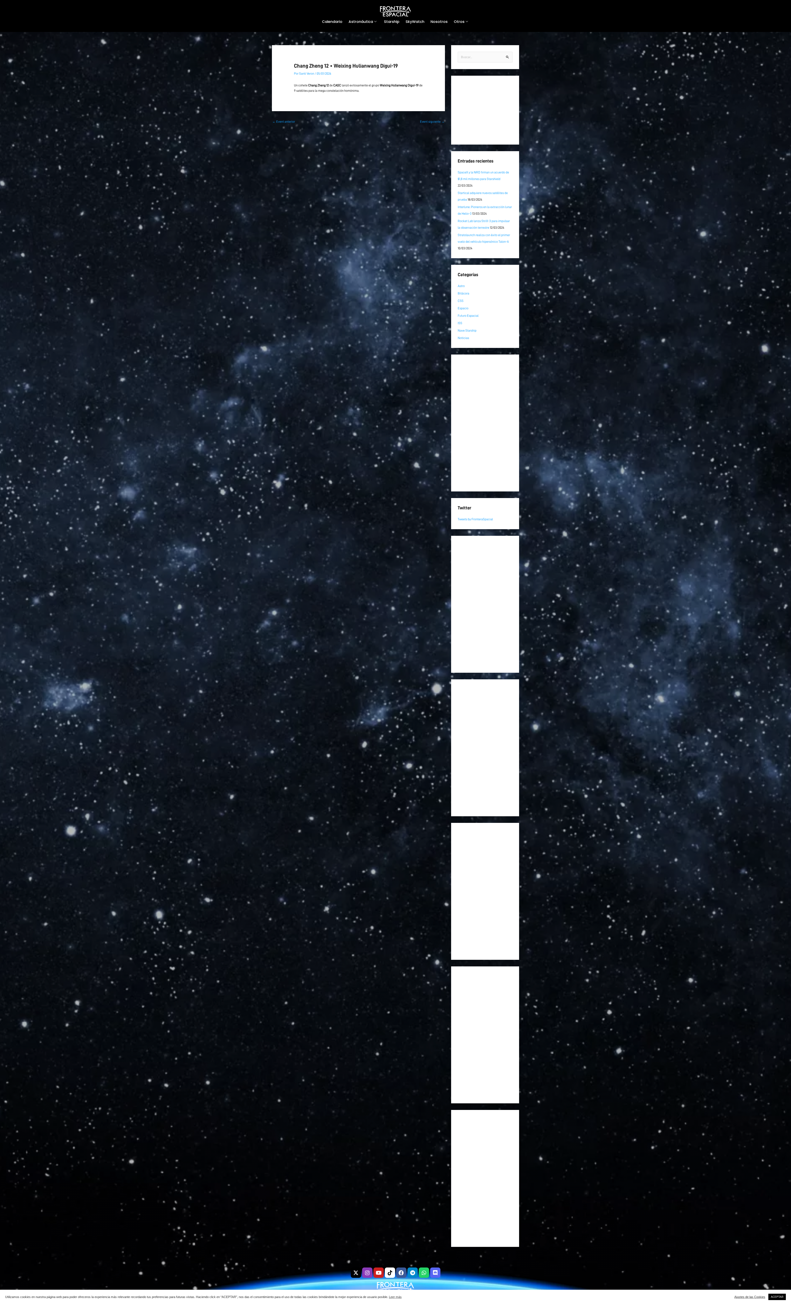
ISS (460, 323)
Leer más (395, 1297)
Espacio (463, 308)
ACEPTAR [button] (777, 1296)
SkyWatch (415, 21)
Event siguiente (432, 121)
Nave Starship (467, 330)
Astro (461, 286)
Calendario (332, 21)
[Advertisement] (485, 110)
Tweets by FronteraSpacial (475, 519)
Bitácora (463, 293)
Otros (459, 21)
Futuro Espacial (468, 315)
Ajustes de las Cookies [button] (749, 1297)
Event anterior (283, 121)
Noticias (463, 338)
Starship (391, 21)
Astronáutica (361, 21)
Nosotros (439, 21)
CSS (460, 301)
